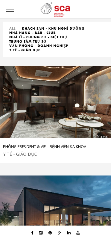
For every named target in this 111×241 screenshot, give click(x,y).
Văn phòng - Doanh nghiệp (38, 46)
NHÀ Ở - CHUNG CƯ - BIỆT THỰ (38, 37)
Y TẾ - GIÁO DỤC (24, 50)
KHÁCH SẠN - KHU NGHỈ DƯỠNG (53, 28)
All (12, 28)
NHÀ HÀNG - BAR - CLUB (32, 33)
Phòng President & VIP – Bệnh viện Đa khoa (44, 146)
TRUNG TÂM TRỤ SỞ (28, 41)
